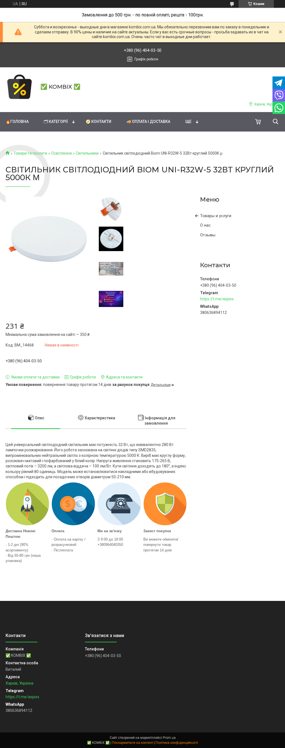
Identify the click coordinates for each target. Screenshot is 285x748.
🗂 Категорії (56, 121)
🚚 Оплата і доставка (148, 121)
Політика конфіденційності (177, 743)
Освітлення (61, 153)
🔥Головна (17, 121)
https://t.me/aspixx (217, 299)
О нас (205, 225)
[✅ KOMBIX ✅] (19, 87)
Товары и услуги (215, 215)
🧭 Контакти (98, 121)
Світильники (87, 153)
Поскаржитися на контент (132, 743)
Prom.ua (169, 738)
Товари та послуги (30, 153)
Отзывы (207, 234)
